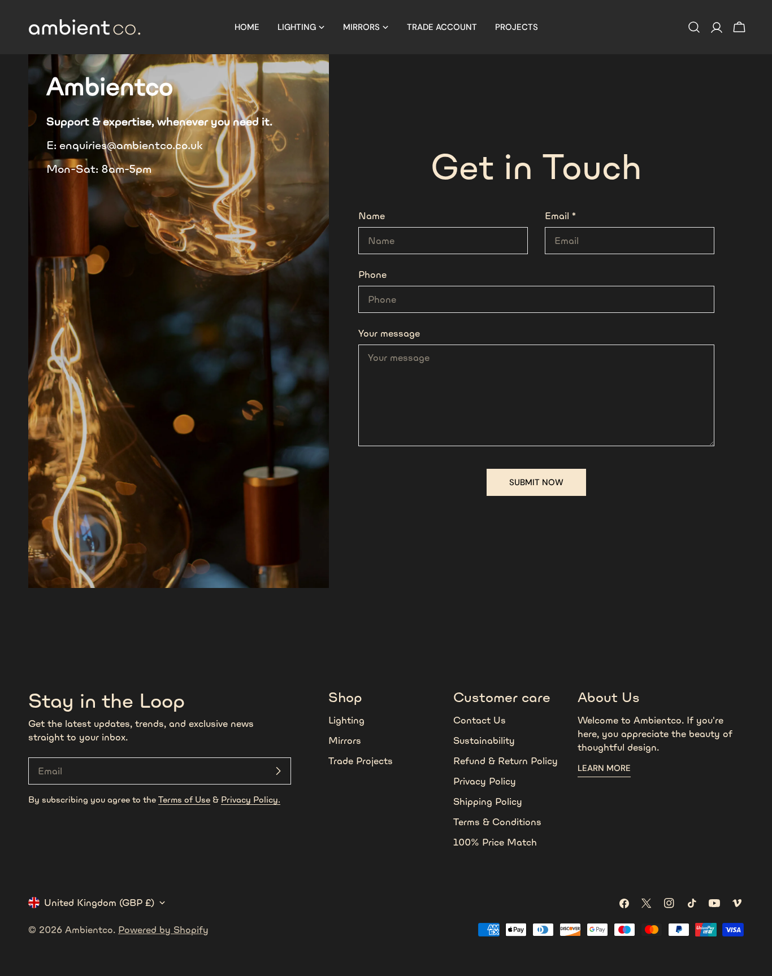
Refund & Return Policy (505, 760)
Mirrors (344, 740)
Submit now (536, 482)
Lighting (346, 720)
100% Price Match (495, 842)
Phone (372, 274)
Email (560, 215)
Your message (389, 333)
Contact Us (479, 720)
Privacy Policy (484, 781)
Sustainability (484, 740)
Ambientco (89, 929)
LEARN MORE (604, 768)
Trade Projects (360, 760)
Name (371, 215)
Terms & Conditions (497, 821)
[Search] (694, 27)
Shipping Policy (487, 801)
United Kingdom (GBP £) (99, 902)
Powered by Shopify (163, 929)
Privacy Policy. (250, 799)
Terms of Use (184, 799)
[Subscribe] (278, 771)
